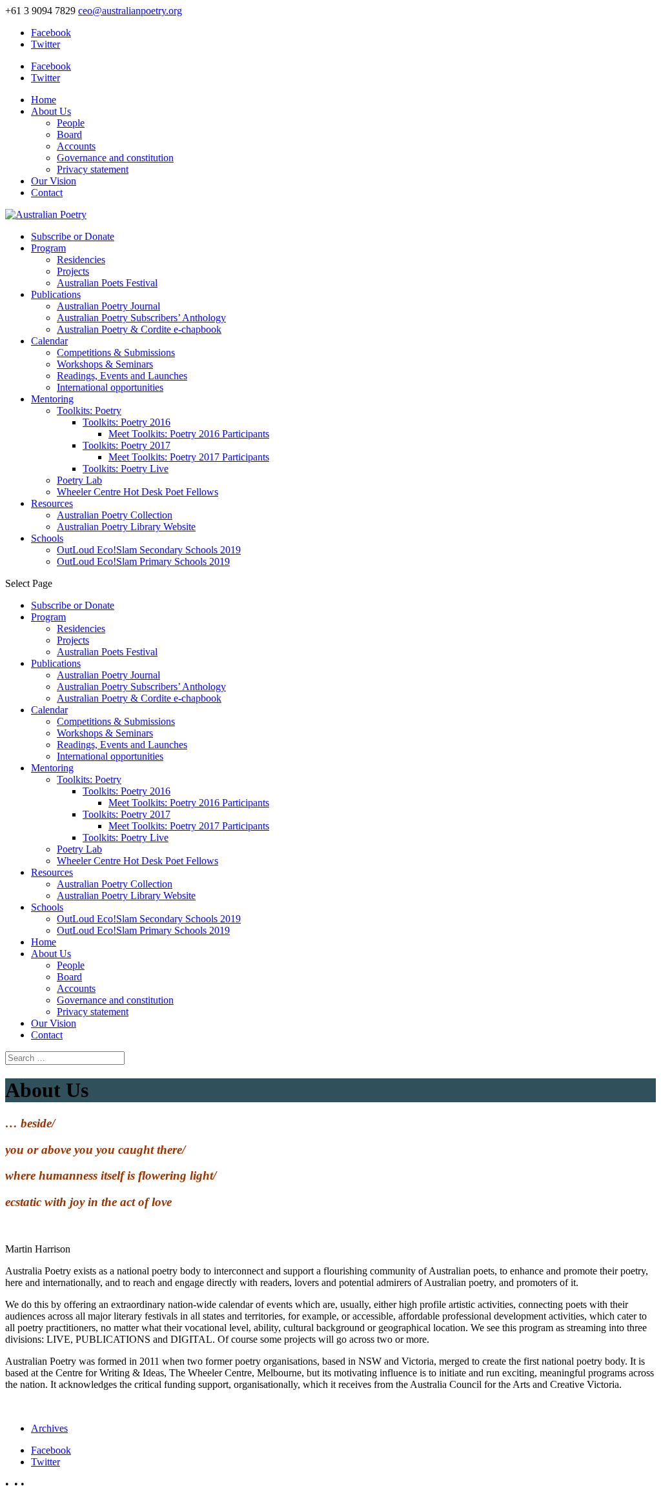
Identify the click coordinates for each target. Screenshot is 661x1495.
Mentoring (52, 398)
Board (69, 134)
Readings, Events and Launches (122, 375)
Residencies (81, 259)
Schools (47, 538)
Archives (49, 1428)
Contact (47, 192)
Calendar (49, 340)
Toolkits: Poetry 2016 (126, 422)
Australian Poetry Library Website (126, 526)
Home (43, 99)
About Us (51, 111)
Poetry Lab (79, 480)
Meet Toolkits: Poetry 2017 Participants (188, 456)
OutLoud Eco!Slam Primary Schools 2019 (143, 561)
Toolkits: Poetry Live (125, 468)
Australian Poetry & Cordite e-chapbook (139, 329)
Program (48, 248)
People (71, 122)
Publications (56, 294)
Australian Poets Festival (107, 282)
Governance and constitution (115, 157)
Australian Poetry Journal (108, 306)
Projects (73, 271)
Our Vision (53, 180)
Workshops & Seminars (105, 364)
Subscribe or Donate (72, 236)
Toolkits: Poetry (89, 410)
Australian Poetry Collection (114, 515)
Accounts (76, 146)
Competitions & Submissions (116, 352)
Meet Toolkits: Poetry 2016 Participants (188, 433)
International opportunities (110, 387)
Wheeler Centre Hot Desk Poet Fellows (137, 491)
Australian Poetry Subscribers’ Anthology (141, 317)
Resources (52, 503)
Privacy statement (92, 169)
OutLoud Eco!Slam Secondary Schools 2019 (149, 549)
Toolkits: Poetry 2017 (126, 445)
